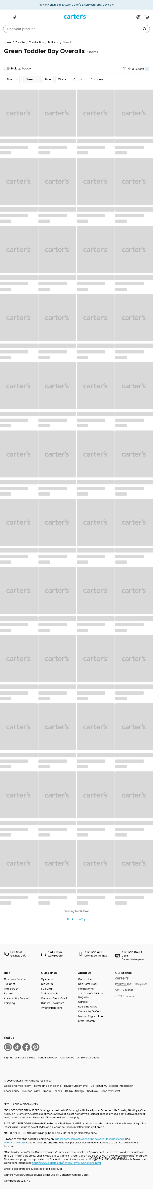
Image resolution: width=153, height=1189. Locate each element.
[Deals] (14, 17)
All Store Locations (88, 1057)
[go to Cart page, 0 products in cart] (147, 17)
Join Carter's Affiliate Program (90, 995)
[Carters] (122, 978)
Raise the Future (87, 1006)
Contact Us (67, 1057)
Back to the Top (76, 919)
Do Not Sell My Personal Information (112, 1085)
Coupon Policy (31, 1091)
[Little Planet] (141, 984)
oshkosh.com (78, 1139)
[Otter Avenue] (125, 996)
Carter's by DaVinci (89, 1011)
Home (7, 42)
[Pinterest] (35, 1047)
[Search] (144, 29)
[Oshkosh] (123, 984)
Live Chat (9, 984)
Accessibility (11, 1091)
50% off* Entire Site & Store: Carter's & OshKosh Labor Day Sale (76, 4)
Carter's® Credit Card (54, 998)
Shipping (9, 1003)
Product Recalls (52, 1091)
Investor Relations (52, 1007)
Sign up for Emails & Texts (19, 1057)
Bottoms (53, 42)
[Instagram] (8, 1047)
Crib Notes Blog (87, 984)
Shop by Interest (110, 1091)
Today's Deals (49, 993)
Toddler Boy (36, 42)
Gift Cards (47, 984)
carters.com (61, 1139)
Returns (8, 993)
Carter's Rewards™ (52, 1003)
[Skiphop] (124, 990)
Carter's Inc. (85, 979)
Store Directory (86, 1021)
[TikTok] (17, 1047)
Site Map (92, 1091)
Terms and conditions (47, 1085)
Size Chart (47, 988)
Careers (83, 1002)
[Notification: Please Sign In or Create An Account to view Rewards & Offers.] (138, 17)
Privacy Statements (76, 1085)
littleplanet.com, (115, 1139)
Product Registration (90, 1016)
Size (9, 79)
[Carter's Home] (76, 16)
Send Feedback (47, 1057)
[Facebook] (26, 1047)
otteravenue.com (14, 1142)
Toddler (20, 42)
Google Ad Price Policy (17, 1085)
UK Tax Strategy (74, 1091)
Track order (11, 988)
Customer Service (15, 979)
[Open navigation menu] (6, 17)
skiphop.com (96, 1139)
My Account (48, 979)
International (86, 988)
